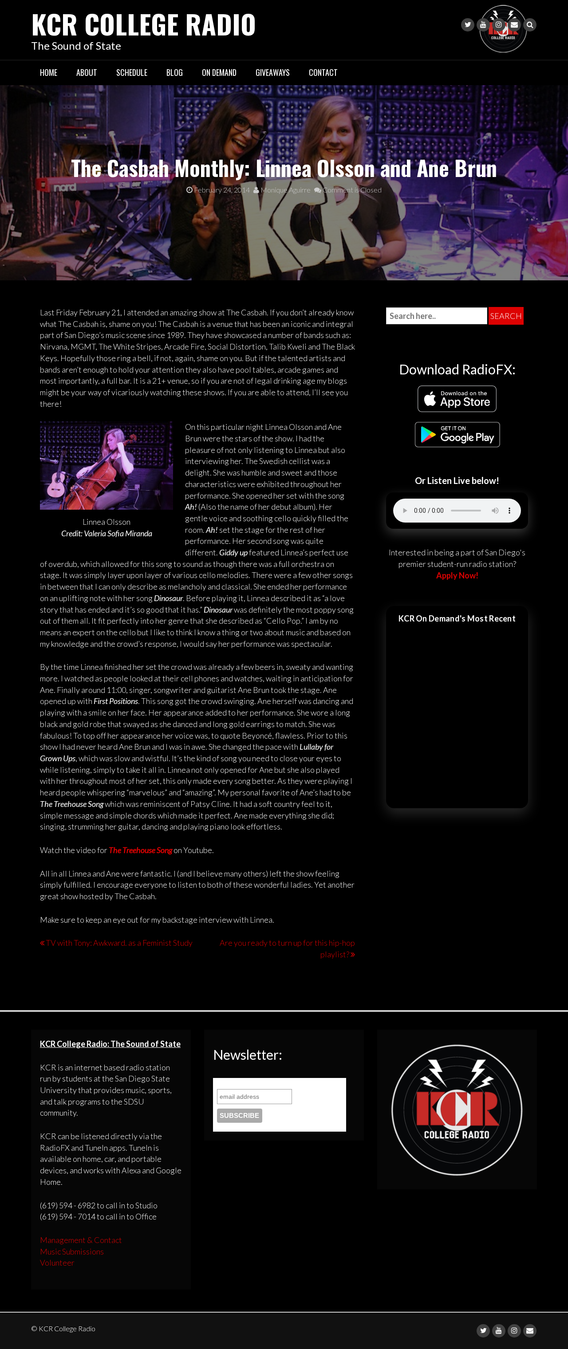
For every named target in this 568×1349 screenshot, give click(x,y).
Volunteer (57, 1262)
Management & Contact (81, 1240)
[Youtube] (483, 24)
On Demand (219, 72)
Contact (323, 72)
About (86, 72)
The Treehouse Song (140, 850)
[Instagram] (498, 24)
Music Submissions (72, 1251)
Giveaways (273, 72)
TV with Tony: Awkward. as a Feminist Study (119, 943)
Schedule (131, 72)
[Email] (514, 24)
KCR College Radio (143, 23)
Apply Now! (457, 575)
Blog (174, 72)
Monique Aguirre (285, 189)
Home (48, 72)
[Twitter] (467, 24)
